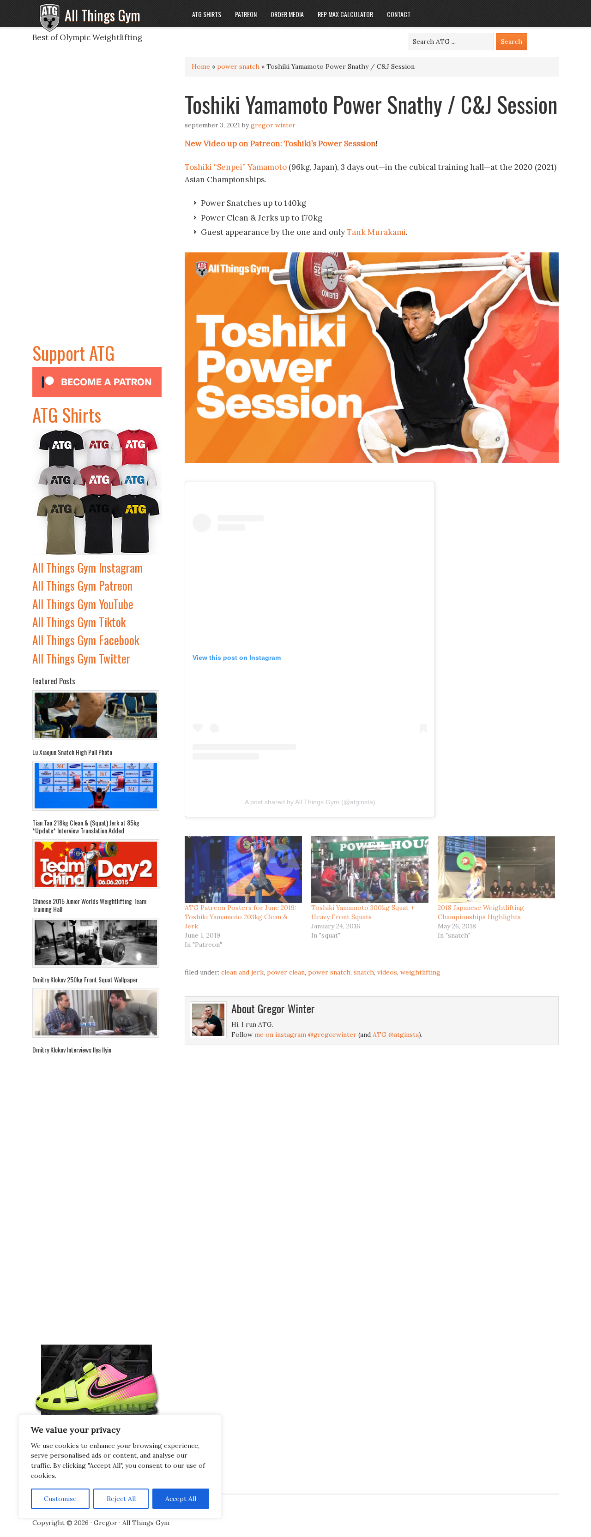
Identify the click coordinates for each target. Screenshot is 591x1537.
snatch (364, 972)
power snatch (238, 66)
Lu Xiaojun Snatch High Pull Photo (72, 752)
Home (201, 66)
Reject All (121, 1499)
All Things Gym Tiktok (79, 621)
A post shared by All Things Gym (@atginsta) (310, 802)
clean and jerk (242, 972)
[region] (120, 1467)
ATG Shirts (66, 414)
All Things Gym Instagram (87, 567)
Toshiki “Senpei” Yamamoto (236, 167)
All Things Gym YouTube (82, 603)
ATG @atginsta (396, 1034)
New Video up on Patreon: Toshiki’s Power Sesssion (280, 143)
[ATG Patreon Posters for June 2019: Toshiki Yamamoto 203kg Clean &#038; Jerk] (243, 869)
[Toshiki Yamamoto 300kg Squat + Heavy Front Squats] (369, 869)
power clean (286, 972)
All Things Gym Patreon (82, 585)
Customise (60, 1499)
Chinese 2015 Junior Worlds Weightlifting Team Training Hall (89, 905)
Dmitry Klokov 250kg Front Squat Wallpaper (85, 979)
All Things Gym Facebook (85, 639)
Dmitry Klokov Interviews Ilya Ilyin (71, 1049)
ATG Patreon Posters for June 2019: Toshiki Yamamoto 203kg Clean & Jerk (240, 916)
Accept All (180, 1499)
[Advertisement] (97, 200)
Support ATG (73, 352)
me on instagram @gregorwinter (305, 1034)
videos (387, 972)
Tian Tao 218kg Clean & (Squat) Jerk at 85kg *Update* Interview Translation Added (85, 827)
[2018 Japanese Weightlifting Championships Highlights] (496, 869)
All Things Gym (102, 15)
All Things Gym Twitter (81, 658)
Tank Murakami (376, 232)
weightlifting (420, 972)
